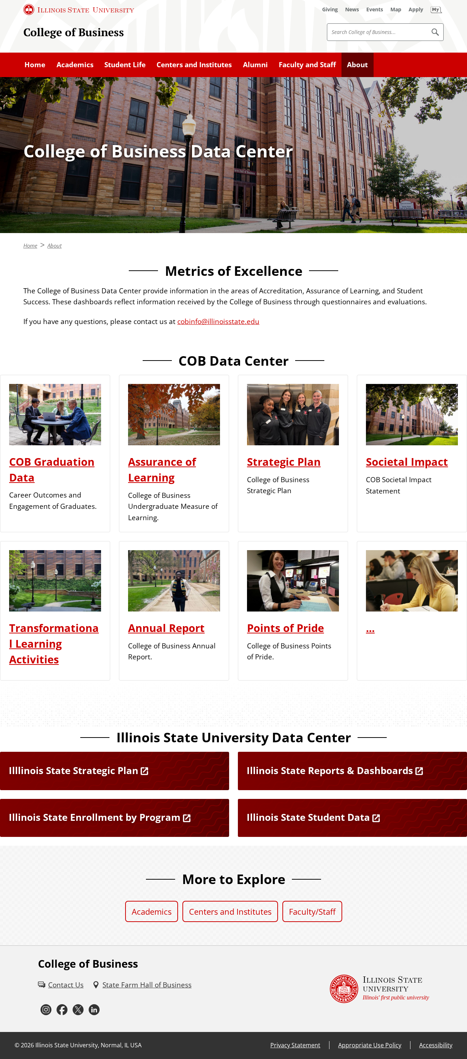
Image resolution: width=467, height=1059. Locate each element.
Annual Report (166, 628)
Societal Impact (407, 462)
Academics (75, 64)
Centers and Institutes (194, 64)
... (370, 628)
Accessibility (435, 1045)
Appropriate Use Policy (369, 1045)
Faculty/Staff (312, 911)
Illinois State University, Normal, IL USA (88, 1045)
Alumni (255, 64)
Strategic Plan (284, 462)
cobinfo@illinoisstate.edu (218, 321)
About (357, 64)
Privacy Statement (295, 1045)
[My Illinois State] (436, 9)
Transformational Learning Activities (54, 643)
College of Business (73, 32)
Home (34, 64)
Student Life (125, 64)
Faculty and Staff (307, 64)
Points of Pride (285, 628)
